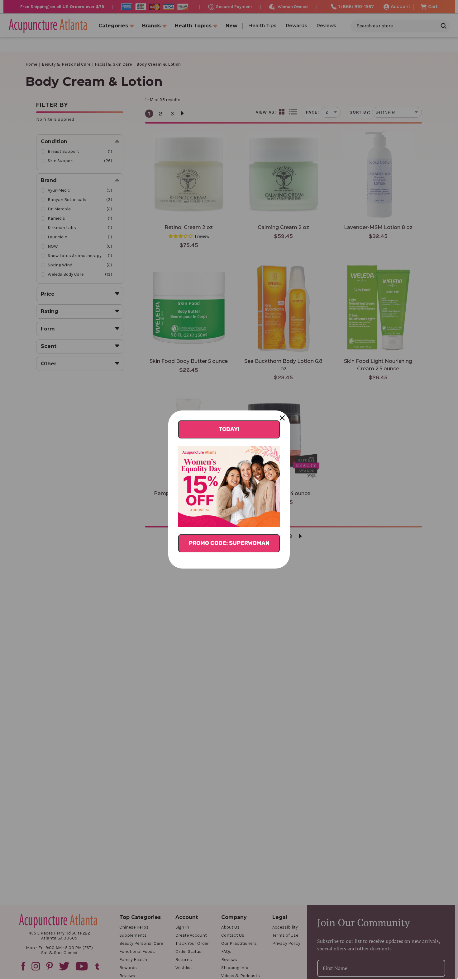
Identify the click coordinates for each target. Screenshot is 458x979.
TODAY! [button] (229, 429)
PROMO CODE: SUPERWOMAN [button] (229, 543)
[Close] (282, 417)
